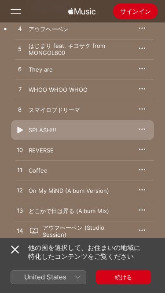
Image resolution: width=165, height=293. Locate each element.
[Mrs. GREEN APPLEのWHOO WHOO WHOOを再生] (20, 90)
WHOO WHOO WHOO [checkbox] (58, 89)
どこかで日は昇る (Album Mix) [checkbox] (69, 210)
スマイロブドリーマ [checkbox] (54, 109)
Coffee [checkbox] (38, 170)
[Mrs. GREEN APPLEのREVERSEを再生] (20, 150)
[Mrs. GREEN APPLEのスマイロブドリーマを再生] (20, 110)
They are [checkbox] (41, 69)
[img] (81, 11)
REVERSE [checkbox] (41, 150)
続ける (123, 277)
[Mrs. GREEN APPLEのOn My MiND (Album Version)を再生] (20, 191)
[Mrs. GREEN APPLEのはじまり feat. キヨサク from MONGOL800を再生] (20, 49)
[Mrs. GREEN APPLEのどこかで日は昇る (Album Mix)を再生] (20, 211)
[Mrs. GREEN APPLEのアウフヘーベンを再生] (20, 29)
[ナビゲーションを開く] (16, 11)
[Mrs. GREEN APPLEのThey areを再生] (20, 69)
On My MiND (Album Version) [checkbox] (69, 190)
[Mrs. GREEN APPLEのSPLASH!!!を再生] (20, 130)
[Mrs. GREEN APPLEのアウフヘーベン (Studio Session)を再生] (20, 231)
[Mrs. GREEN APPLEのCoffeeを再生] (20, 170)
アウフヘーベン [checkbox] (49, 29)
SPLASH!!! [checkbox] (42, 130)
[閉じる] (15, 249)
